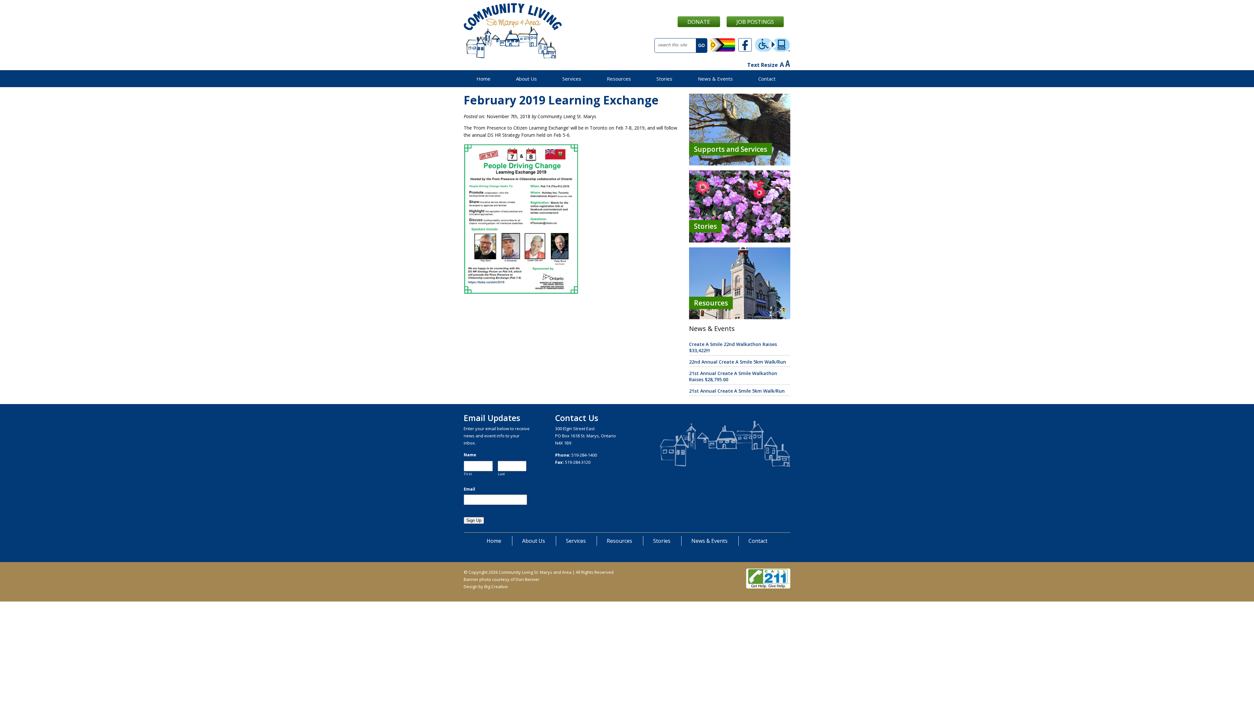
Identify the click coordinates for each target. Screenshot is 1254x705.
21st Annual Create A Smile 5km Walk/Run (737, 391)
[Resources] (739, 317)
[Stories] (739, 241)
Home (483, 78)
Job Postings (755, 21)
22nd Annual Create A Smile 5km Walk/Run (737, 362)
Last (502, 474)
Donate (698, 21)
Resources (619, 78)
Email (469, 489)
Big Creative (496, 586)
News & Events (715, 78)
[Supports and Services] (739, 164)
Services (571, 78)
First (468, 474)
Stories (664, 78)
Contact (767, 78)
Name (470, 455)
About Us (526, 78)
